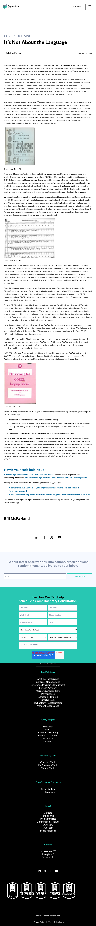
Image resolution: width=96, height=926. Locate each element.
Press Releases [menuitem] (48, 830)
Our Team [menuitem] (48, 827)
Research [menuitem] (48, 738)
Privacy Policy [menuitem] (39, 922)
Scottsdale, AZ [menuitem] (48, 851)
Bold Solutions (48, 672)
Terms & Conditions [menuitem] (56, 922)
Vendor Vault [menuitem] (48, 768)
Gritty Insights (48, 719)
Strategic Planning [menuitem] (48, 696)
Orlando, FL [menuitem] (48, 857)
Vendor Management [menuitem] (48, 705)
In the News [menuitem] (48, 815)
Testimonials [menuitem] (48, 792)
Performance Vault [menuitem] (48, 765)
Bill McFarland (15, 53)
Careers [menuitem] (48, 812)
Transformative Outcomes (48, 782)
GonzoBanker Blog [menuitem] (48, 732)
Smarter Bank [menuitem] (48, 699)
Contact (48, 844)
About (48, 806)
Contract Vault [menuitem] (48, 762)
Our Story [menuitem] (48, 824)
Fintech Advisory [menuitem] (48, 688)
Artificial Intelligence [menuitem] (48, 679)
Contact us (8, 499)
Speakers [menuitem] (48, 741)
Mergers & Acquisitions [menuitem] (48, 691)
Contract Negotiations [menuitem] (48, 682)
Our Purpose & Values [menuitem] (48, 821)
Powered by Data (48, 755)
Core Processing (17, 36)
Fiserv (6, 291)
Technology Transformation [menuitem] (48, 702)
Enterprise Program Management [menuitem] (48, 685)
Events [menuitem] (48, 729)
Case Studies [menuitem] (48, 789)
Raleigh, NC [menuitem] (48, 854)
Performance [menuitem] (48, 694)
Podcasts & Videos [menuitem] (48, 735)
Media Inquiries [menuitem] (48, 818)
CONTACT (77, 7)
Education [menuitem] (48, 726)
